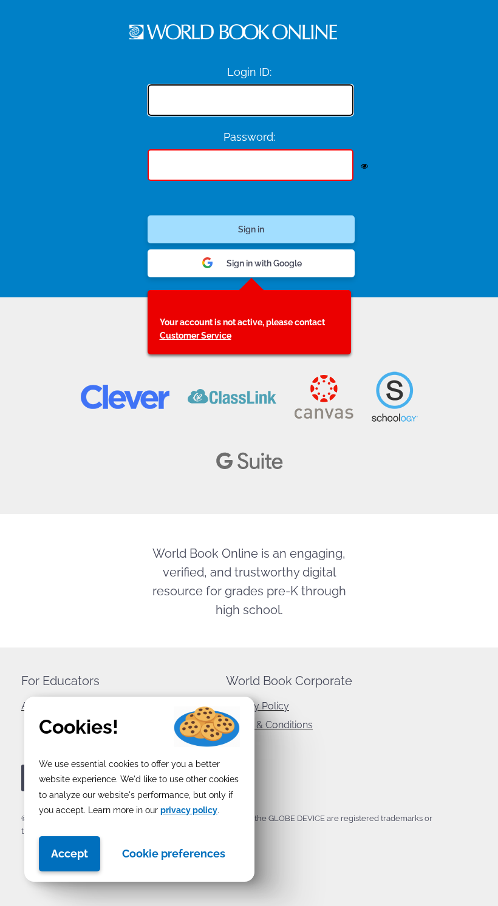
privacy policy (188, 810)
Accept (69, 853)
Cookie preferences (173, 853)
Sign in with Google (264, 263)
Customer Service (195, 335)
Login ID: (249, 72)
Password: (249, 136)
